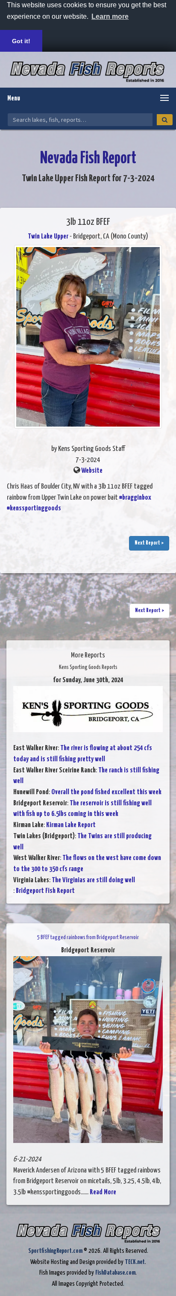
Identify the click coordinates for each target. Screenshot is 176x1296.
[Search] (165, 119)
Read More (103, 1192)
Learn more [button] (110, 16)
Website (92, 470)
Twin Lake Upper (48, 236)
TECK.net (135, 1262)
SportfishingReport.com (55, 1251)
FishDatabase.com (115, 1272)
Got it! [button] (21, 41)
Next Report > (149, 543)
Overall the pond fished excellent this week (106, 792)
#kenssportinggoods (34, 508)
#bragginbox (135, 497)
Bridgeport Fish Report (45, 891)
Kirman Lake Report (71, 825)
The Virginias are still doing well (93, 880)
